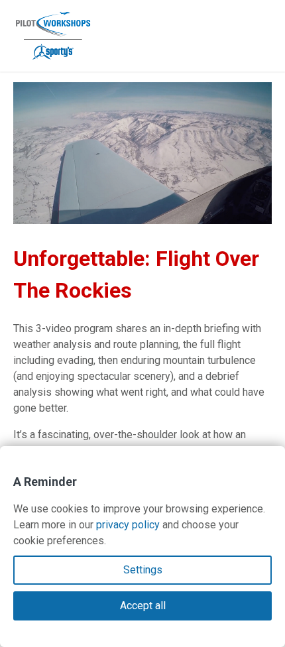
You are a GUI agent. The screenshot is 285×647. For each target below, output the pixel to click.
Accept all (143, 605)
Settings (142, 569)
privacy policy (128, 524)
